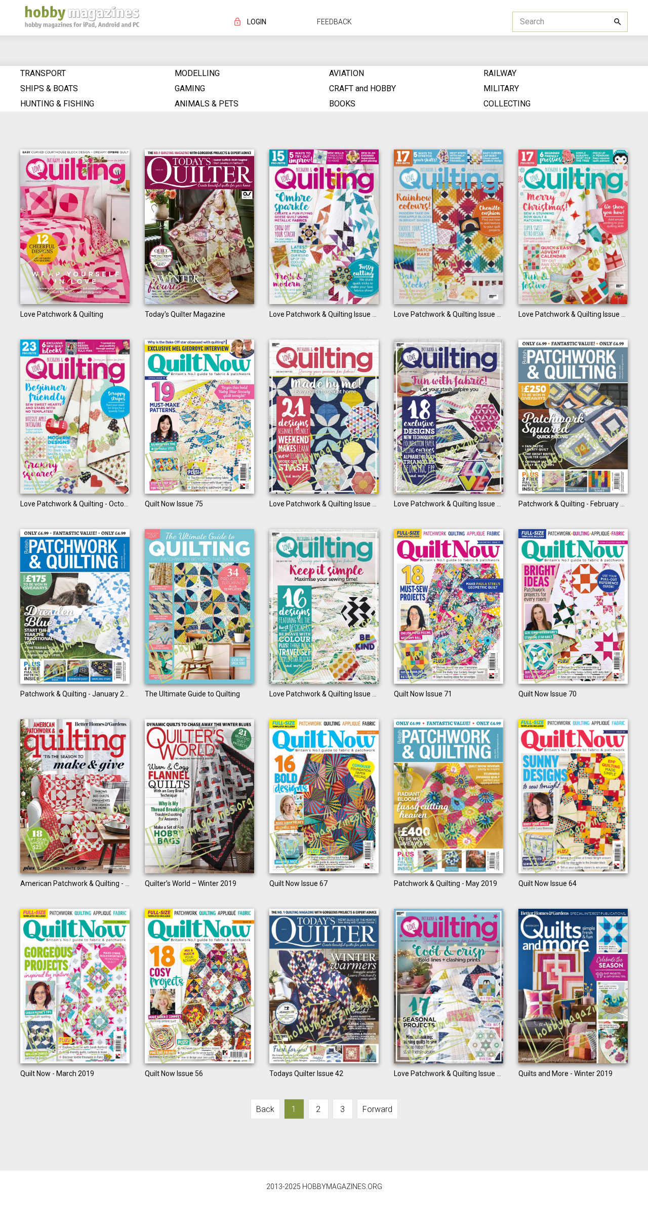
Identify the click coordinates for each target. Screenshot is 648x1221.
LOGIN (256, 22)
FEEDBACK (334, 22)
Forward (377, 1109)
